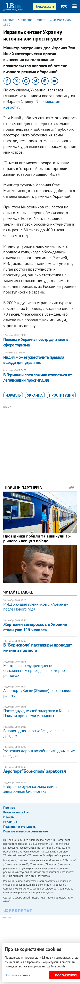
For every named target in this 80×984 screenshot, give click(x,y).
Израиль (13, 395)
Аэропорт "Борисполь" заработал (34, 771)
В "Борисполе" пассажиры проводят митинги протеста (37, 647)
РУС (64, 6)
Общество (25, 20)
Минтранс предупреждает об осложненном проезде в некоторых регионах (34, 670)
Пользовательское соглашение (25, 831)
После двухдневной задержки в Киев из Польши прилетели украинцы (37, 713)
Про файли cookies (17, 975)
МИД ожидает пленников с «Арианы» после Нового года (35, 607)
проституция (61, 395)
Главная (8, 20)
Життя (41, 20)
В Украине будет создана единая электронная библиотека (31, 789)
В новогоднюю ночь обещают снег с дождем (33, 733)
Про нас (9, 807)
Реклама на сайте (16, 812)
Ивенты (8, 817)
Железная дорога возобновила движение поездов (39, 753)
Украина (35, 395)
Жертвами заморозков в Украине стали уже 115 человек (35, 626)
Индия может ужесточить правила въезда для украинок (33, 359)
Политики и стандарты (19, 826)
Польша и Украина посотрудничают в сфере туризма (36, 342)
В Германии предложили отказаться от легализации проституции (37, 377)
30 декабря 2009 (60, 20)
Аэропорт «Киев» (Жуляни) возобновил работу (37, 693)
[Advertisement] (40, 440)
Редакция (10, 822)
